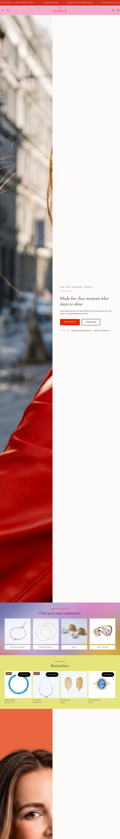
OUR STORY (91, 322)
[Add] (84, 694)
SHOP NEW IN (70, 322)
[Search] (7, 10)
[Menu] (2, 10)
